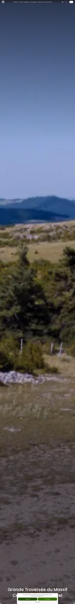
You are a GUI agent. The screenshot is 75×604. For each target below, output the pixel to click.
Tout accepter (47, 599)
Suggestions (27, 2)
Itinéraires (16, 2)
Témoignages (34, 2)
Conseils (21, 2)
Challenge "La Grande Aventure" (45, 2)
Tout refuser (27, 599)
